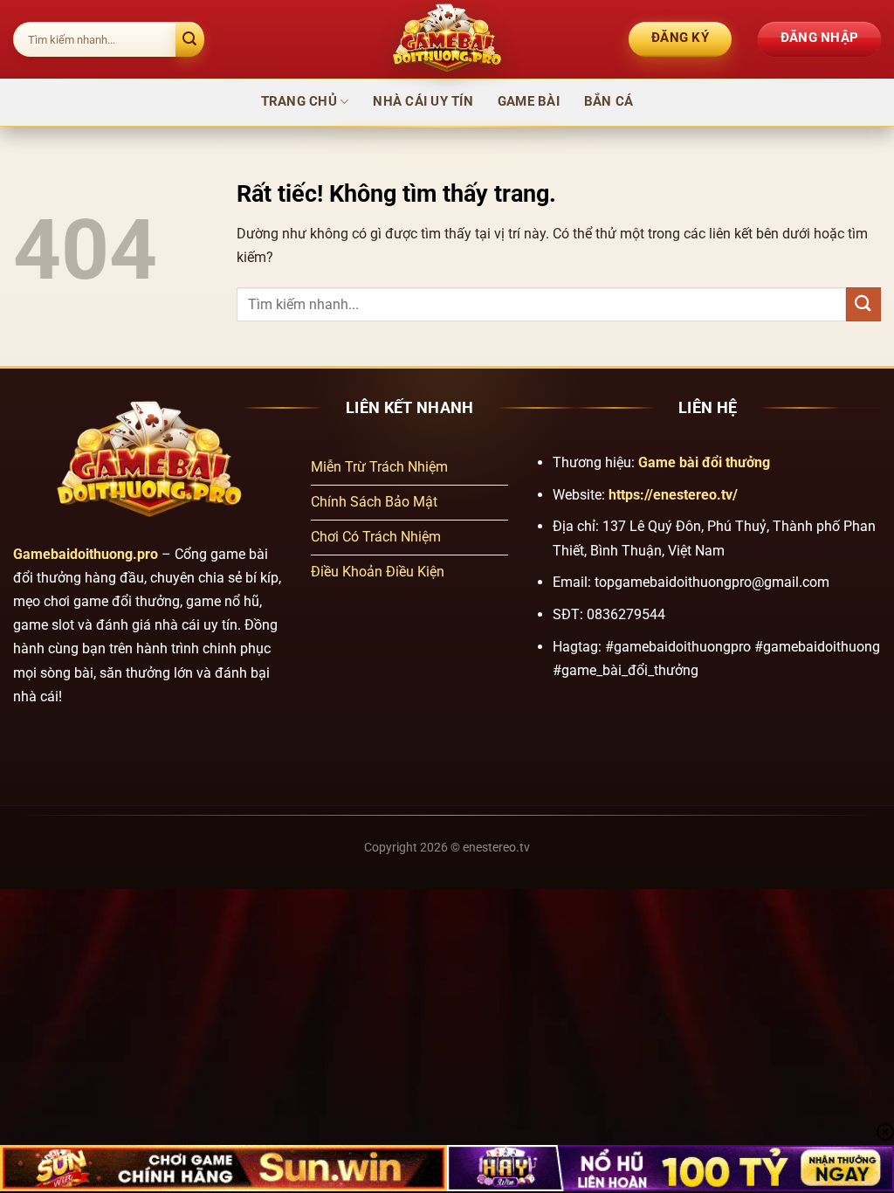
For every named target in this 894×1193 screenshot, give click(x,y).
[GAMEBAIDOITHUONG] (447, 39)
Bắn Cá (609, 101)
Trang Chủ (299, 101)
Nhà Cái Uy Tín (423, 101)
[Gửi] (189, 39)
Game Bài (529, 101)
